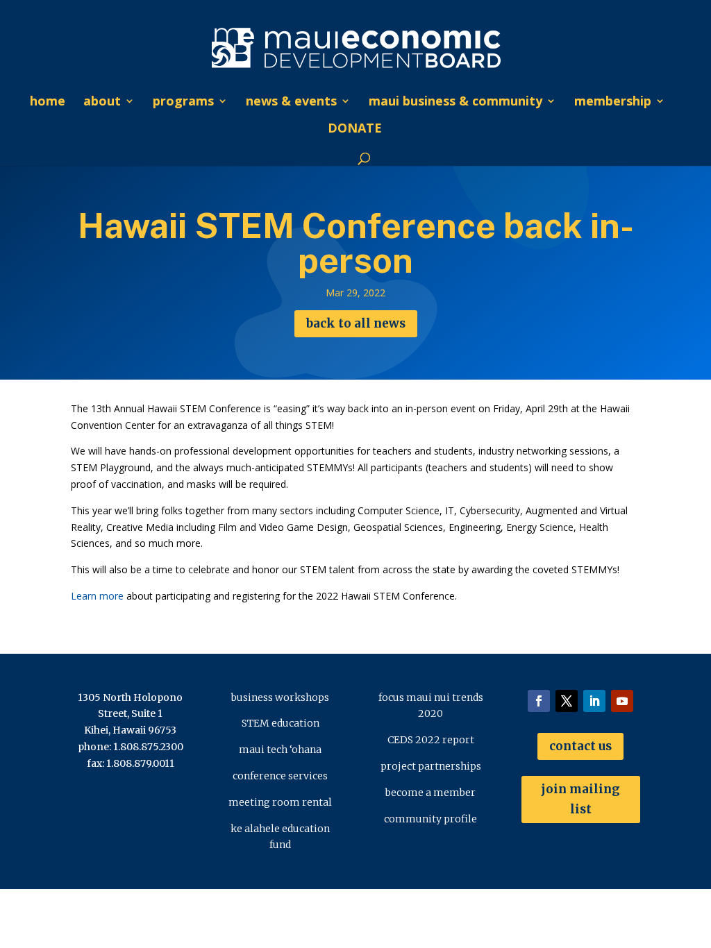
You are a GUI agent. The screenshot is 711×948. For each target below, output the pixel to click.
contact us (580, 746)
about (102, 102)
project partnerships (430, 766)
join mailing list (580, 799)
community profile (430, 819)
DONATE (355, 129)
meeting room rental (280, 802)
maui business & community (455, 102)
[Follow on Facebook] (539, 701)
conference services (280, 776)
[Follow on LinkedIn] (594, 701)
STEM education (280, 723)
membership (612, 102)
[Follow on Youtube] (622, 701)
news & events (291, 102)
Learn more (97, 595)
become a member (430, 792)
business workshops (280, 697)
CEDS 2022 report (430, 740)
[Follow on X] (566, 701)
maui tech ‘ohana (280, 749)
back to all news (355, 323)
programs (183, 102)
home (47, 102)
